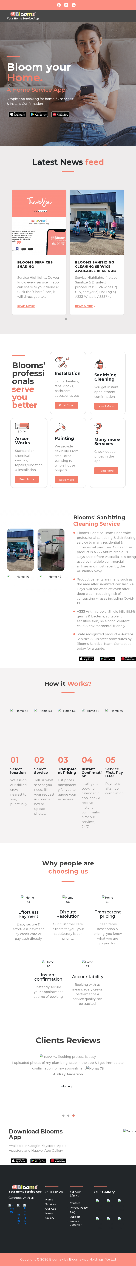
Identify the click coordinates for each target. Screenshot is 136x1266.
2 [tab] (71, 319)
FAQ (72, 1212)
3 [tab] (73, 1115)
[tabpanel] (39, 252)
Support (75, 1216)
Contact (75, 1203)
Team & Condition (76, 1223)
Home (49, 1199)
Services (50, 1204)
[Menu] (127, 15)
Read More (26, 306)
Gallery (49, 1218)
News (49, 1213)
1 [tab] (66, 319)
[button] (66, 405)
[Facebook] (59, 5)
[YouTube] (66, 5)
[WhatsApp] (74, 5)
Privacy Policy (79, 1207)
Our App (50, 1208)
